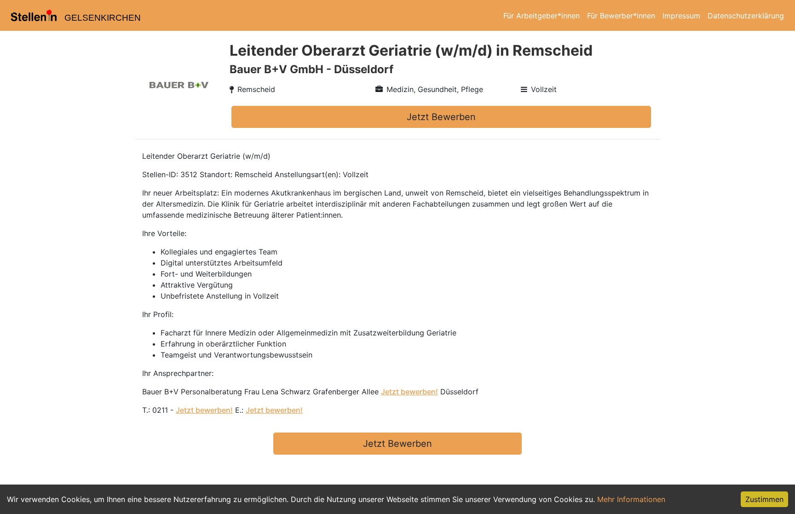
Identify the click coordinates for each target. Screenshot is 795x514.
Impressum (681, 15)
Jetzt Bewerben (441, 116)
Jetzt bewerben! (409, 391)
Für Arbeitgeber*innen (541, 15)
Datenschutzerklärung (746, 15)
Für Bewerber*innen (621, 15)
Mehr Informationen (631, 499)
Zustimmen (764, 499)
